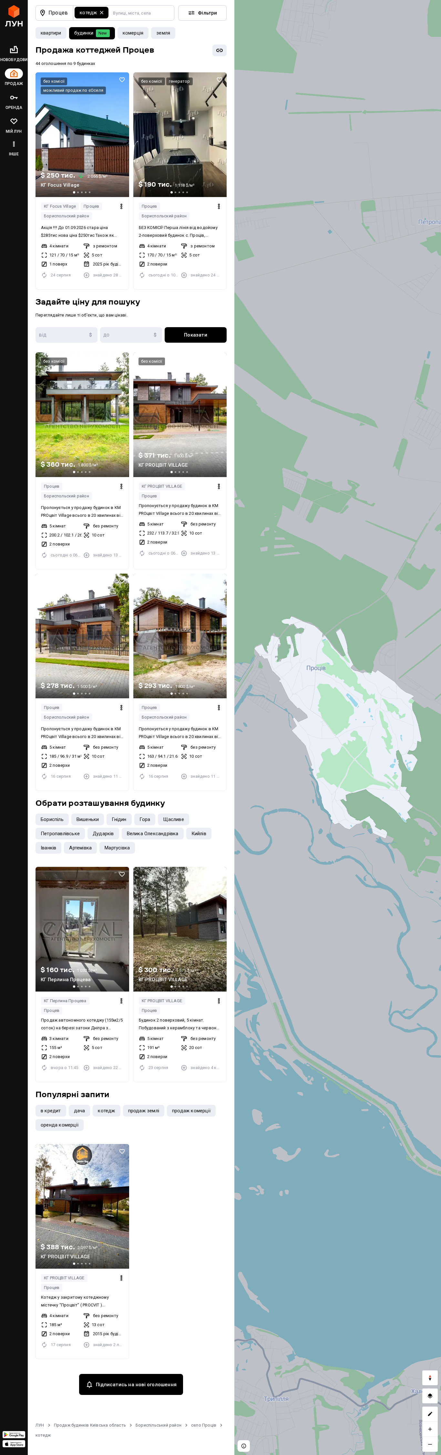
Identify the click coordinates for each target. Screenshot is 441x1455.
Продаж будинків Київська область (90, 1425)
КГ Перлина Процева (65, 1000)
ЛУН (40, 1425)
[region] (337, 727)
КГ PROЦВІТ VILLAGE (162, 486)
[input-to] (131, 335)
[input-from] (66, 335)
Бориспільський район (158, 1425)
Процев (91, 206)
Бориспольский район (66, 215)
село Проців (203, 1425)
